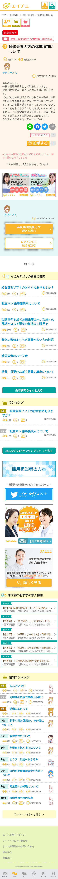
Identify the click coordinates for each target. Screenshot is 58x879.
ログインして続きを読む (29, 243)
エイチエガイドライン (14, 834)
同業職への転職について (24, 786)
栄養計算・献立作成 (45, 15)
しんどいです (17, 685)
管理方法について (20, 736)
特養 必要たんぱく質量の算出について (28, 372)
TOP (4, 15)
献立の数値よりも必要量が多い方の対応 (28, 340)
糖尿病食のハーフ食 (15, 356)
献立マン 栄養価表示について (21, 303)
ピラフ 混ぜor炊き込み (24, 759)
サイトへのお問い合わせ (15, 840)
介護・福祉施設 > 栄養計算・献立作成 (31, 39)
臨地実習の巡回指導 (21, 798)
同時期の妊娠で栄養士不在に (26, 697)
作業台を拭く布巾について (25, 747)
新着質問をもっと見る (29, 390)
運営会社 (7, 858)
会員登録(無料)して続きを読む (29, 228)
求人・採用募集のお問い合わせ (18, 846)
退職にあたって (19, 708)
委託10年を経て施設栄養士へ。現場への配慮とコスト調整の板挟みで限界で (28, 321)
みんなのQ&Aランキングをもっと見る (29, 451)
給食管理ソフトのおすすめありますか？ (28, 287)
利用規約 (7, 852)
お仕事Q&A (14, 15)
